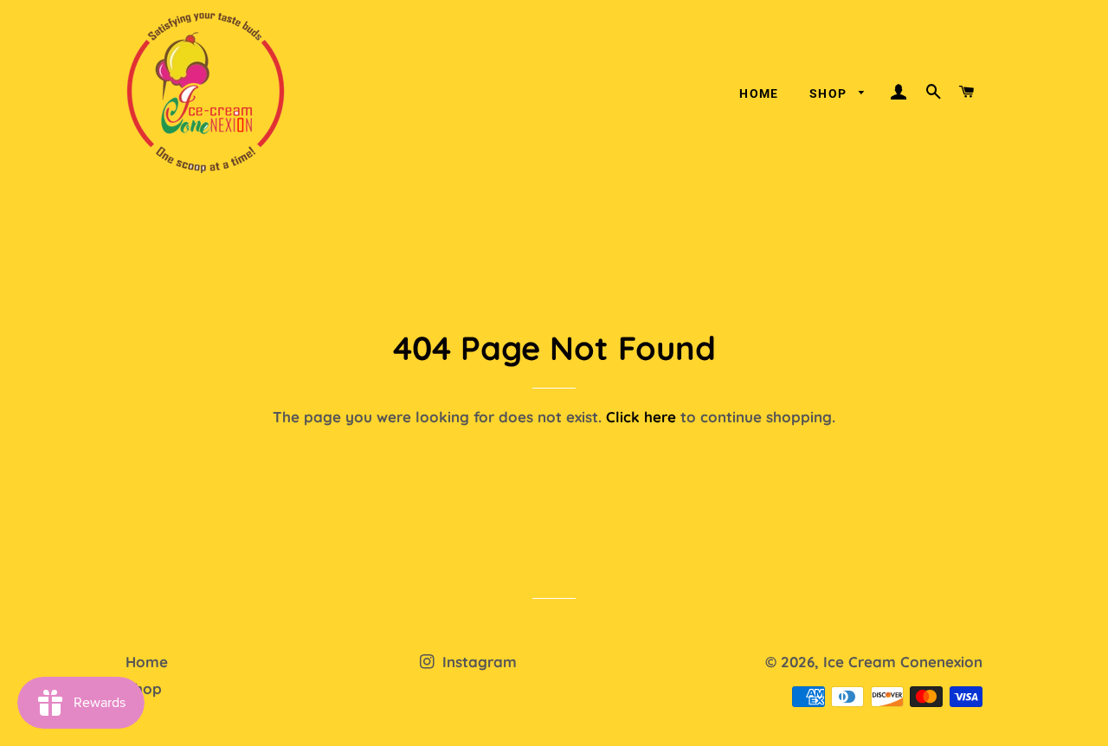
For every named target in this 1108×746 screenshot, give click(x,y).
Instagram (477, 662)
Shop (830, 93)
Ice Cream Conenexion (902, 662)
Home (759, 93)
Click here (641, 417)
